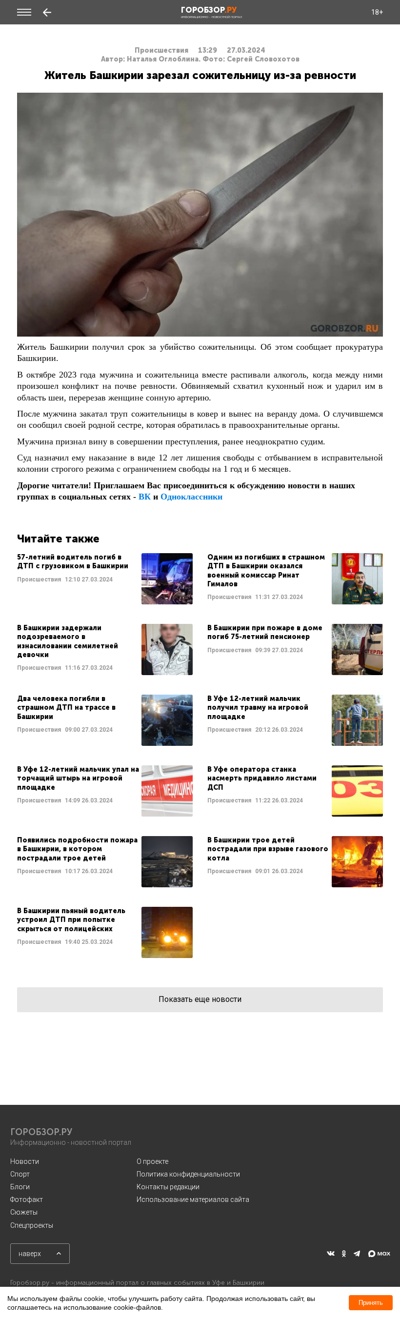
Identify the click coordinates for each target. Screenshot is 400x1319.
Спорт (20, 1174)
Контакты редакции (168, 1187)
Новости (24, 1161)
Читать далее (105, 578)
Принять (371, 1302)
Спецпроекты (31, 1225)
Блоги (20, 1187)
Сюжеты (24, 1212)
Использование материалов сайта (193, 1199)
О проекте (152, 1161)
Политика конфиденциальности (188, 1174)
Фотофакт (26, 1199)
